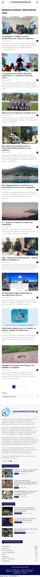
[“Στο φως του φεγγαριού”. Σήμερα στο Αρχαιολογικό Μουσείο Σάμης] (7, 522)
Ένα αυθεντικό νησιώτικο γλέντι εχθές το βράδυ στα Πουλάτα (26, 530)
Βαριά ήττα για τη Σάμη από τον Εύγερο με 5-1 (19, 113)
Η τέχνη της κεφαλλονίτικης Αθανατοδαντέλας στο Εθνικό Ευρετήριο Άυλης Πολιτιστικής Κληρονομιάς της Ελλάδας (25, 482)
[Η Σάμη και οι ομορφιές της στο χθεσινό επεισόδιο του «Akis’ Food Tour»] (7, 473)
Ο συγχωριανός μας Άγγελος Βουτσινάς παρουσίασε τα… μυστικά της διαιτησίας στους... (17, 76)
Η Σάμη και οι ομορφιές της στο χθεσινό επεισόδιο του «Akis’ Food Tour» (25, 470)
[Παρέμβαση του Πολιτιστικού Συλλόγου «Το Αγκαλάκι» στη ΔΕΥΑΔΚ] (20, 354)
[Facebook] (3, 461)
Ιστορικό (4, 393)
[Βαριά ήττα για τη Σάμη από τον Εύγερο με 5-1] (20, 102)
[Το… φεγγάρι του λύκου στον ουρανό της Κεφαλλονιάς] (20, 211)
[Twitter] (8, 461)
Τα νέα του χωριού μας (20, 532)
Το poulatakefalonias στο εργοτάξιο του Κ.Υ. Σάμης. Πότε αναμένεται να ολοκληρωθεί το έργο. (26, 492)
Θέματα (16, 473)
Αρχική (4, 7)
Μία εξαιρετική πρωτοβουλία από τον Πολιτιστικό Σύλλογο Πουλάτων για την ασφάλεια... (16, 148)
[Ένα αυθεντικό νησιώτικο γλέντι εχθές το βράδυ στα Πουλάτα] (7, 532)
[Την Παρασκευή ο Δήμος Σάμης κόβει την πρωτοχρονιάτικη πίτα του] (20, 282)
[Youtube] (11, 461)
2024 (8, 7)
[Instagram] (5, 461)
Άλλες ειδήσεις (18, 513)
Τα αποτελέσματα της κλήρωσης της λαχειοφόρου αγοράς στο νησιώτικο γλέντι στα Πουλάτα (24, 509)
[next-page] (25, 386)
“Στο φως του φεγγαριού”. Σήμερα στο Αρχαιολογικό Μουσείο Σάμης (25, 519)
